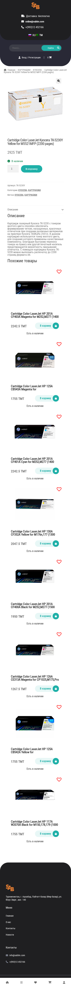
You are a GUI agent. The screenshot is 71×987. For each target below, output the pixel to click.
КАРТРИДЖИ (24, 70)
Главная (11, 70)
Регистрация (34, 57)
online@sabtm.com (34, 21)
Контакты (10, 928)
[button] (57, 269)
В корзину (32, 168)
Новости (10, 934)
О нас (8, 922)
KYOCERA (37, 70)
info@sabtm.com (17, 955)
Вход (24, 57)
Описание (12, 209)
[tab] (35, 210)
